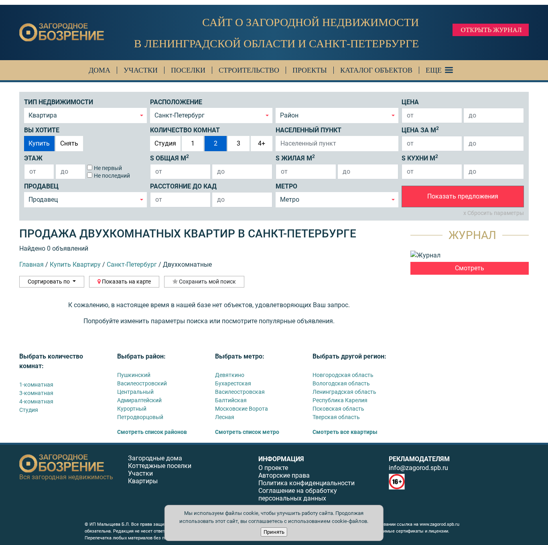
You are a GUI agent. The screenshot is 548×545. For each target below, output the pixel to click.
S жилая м (295, 158)
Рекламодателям (419, 459)
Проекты (309, 70)
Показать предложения (462, 196)
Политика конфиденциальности (306, 483)
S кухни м (420, 158)
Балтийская (231, 400)
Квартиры (143, 481)
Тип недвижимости (58, 102)
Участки (141, 70)
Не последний (112, 175)
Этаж (33, 158)
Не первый (108, 168)
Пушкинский (133, 375)
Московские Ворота (241, 408)
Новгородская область (343, 375)
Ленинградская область (344, 392)
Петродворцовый (140, 417)
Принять (274, 532)
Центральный (135, 392)
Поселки (188, 70)
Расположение (176, 102)
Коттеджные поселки (159, 466)
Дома (99, 70)
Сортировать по (49, 281)
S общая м (169, 158)
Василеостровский (142, 383)
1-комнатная (36, 384)
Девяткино (229, 375)
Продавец (41, 186)
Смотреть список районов (152, 432)
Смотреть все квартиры (345, 432)
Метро (286, 186)
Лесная (224, 417)
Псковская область (338, 408)
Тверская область (336, 417)
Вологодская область (341, 383)
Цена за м (420, 130)
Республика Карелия (340, 400)
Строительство (249, 70)
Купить (39, 143)
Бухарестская (233, 383)
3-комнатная (36, 393)
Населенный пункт (308, 130)
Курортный (131, 408)
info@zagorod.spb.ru (418, 468)
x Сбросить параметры (493, 213)
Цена (410, 102)
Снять (69, 143)
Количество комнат (185, 130)
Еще (434, 70)
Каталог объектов (376, 70)
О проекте (273, 468)
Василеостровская (240, 392)
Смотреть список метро (247, 432)
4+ (261, 143)
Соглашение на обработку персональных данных (297, 494)
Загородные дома (155, 458)
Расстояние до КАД (183, 186)
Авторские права (284, 475)
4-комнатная (36, 401)
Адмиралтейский (139, 400)
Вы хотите (41, 130)
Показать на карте (126, 281)
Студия (165, 143)
